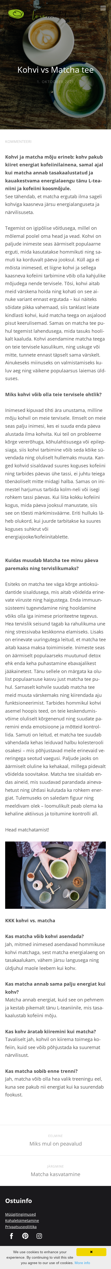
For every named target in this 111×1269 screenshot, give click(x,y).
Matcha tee (63, 774)
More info (82, 1263)
